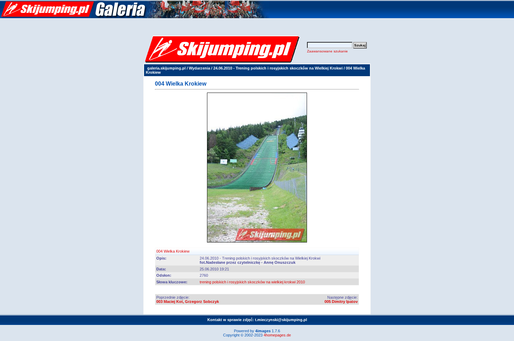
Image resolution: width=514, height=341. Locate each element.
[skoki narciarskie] (134, 17)
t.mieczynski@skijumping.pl (281, 320)
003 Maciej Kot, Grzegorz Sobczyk (187, 301)
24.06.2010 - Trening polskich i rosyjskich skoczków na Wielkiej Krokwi (278, 68)
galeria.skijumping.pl (166, 68)
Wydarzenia (199, 68)
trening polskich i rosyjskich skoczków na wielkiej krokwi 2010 (252, 282)
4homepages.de (277, 335)
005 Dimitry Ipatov (341, 301)
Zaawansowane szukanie (327, 51)
